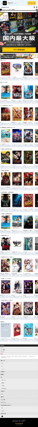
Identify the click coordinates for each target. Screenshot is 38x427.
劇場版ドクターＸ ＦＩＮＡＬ (16, 122)
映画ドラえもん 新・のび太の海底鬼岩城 (29, 100)
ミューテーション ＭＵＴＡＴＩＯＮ (17, 187)
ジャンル (2, 347)
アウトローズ (2, 165)
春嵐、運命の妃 (2, 316)
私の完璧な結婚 (25, 316)
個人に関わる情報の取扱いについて (25, 356)
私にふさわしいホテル (14, 338)
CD (3, 9)
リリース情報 (3, 349)
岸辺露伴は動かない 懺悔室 (27, 230)
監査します (13, 295)
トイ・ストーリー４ (14, 143)
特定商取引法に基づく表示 (32, 356)
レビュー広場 (3, 399)
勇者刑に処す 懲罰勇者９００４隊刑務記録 (7, 273)
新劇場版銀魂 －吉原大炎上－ (28, 122)
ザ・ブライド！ (13, 165)
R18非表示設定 (3, 388)
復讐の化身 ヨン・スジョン (4, 295)
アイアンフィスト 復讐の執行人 (5, 187)
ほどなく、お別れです (3, 100)
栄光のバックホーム (14, 230)
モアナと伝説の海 (3, 143)
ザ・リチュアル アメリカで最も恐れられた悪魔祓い (8, 208)
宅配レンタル (3, 380)
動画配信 (14, 9)
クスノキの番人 (13, 77)
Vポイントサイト (3, 402)
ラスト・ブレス (13, 208)
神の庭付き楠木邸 (14, 273)
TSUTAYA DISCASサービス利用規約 (10, 356)
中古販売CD (9, 9)
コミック (6, 9)
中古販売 (2, 385)
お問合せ (2, 396)
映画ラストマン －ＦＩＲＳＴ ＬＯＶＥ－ (18, 100)
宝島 (1, 122)
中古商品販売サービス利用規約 (17, 356)
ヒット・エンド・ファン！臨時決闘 (5, 77)
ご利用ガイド (3, 391)
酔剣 (23, 187)
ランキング (2, 351)
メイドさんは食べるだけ (26, 273)
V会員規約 (4, 356)
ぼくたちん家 (25, 251)
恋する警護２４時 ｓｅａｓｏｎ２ (17, 251)
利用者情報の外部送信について (4, 357)
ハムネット (24, 165)
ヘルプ (2, 394)
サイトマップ (9, 357)
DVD (0, 9)
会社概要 (2, 356)
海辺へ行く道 (25, 338)
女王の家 (24, 295)
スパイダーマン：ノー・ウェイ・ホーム (29, 143)
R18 (36, 9)
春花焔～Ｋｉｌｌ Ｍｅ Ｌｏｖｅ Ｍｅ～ (18, 316)
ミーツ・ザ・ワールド (3, 338)
